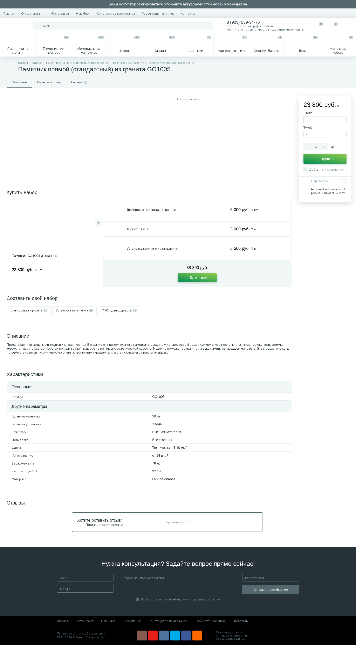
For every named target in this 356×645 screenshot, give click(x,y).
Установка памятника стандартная (153, 248)
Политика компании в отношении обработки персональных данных (231, 635)
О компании (30, 13)
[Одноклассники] (197, 635)
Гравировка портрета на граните (151, 210)
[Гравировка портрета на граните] (115, 209)
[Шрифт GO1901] (115, 228)
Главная (9, 13)
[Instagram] (142, 635)
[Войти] (348, 25)
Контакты (187, 13)
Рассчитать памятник (158, 13)
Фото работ (60, 13)
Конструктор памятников (116, 13)
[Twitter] (175, 635)
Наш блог (83, 13)
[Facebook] (186, 635)
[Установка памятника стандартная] (115, 248)
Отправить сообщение (270, 590)
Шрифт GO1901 (139, 229)
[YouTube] (153, 635)
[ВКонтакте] (164, 635)
